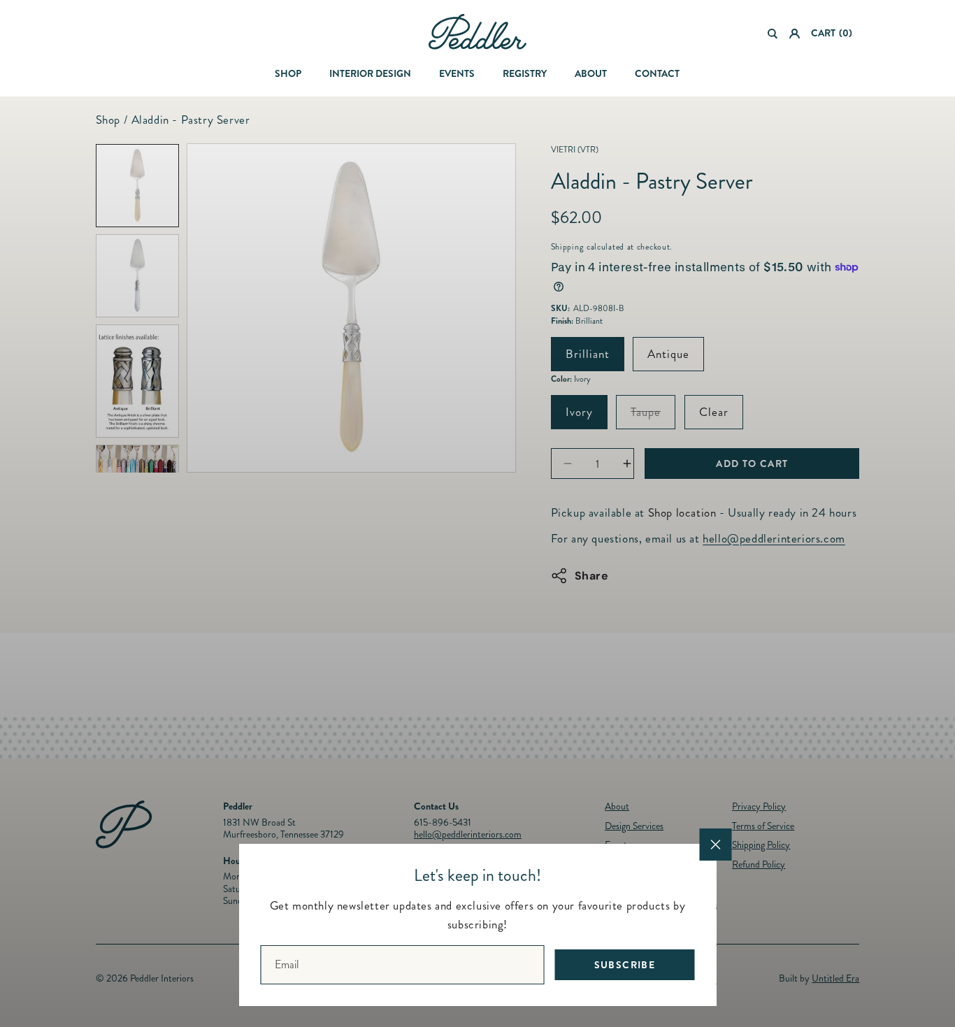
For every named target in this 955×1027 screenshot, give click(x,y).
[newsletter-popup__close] (716, 844)
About (591, 73)
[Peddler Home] (477, 32)
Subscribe (625, 965)
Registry (525, 73)
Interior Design (370, 73)
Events (457, 73)
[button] (773, 33)
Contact (657, 73)
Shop (288, 73)
